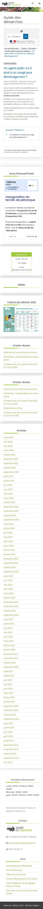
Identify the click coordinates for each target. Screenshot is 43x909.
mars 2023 (9, 593)
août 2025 (8, 476)
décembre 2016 (11, 745)
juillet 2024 (9, 528)
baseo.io (25, 152)
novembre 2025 (11, 463)
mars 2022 (9, 641)
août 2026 (8, 437)
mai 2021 (8, 684)
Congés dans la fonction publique (17, 51)
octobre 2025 (10, 467)
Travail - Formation (28, 48)
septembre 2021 (11, 667)
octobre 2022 (10, 610)
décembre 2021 (11, 654)
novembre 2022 (11, 606)
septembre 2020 (11, 719)
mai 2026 (8, 446)
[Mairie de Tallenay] (11, 3)
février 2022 (9, 645)
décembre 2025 (11, 459)
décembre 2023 (11, 558)
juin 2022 (8, 628)
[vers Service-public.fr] (23, 42)
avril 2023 (8, 589)
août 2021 (8, 671)
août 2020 (8, 723)
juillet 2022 (9, 623)
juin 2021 (8, 680)
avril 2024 (8, 541)
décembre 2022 (11, 602)
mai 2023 (8, 584)
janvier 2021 (9, 701)
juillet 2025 (9, 480)
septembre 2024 (11, 519)
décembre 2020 (11, 706)
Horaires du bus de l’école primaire (20, 352)
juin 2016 (8, 762)
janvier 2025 (9, 502)
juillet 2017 (9, 740)
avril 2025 (8, 493)
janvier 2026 (9, 454)
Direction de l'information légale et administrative (21, 150)
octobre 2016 (10, 753)
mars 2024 (9, 545)
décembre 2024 (11, 506)
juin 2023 (8, 580)
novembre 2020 (11, 710)
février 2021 (9, 697)
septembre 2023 (11, 571)
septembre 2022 (11, 615)
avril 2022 (8, 636)
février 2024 (9, 550)
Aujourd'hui (21, 254)
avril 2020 (8, 736)
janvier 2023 (9, 597)
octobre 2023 (10, 567)
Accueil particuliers (12, 48)
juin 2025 (8, 485)
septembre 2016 (11, 758)
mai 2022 (8, 632)
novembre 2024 (11, 511)
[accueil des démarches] (21, 31)
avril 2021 (8, 688)
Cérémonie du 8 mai (13, 408)
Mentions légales (32, 905)
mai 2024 (8, 537)
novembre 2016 (11, 749)
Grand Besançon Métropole (19, 865)
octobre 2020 (10, 714)
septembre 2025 (11, 472)
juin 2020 (8, 732)
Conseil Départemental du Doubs (21, 878)
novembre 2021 (11, 658)
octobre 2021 (10, 662)
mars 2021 (9, 693)
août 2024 (8, 524)
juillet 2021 (9, 675)
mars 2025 (9, 498)
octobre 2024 (10, 515)
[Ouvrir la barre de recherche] (32, 3)
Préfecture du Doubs (16, 874)
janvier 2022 (9, 649)
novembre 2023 (11, 563)
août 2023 (8, 576)
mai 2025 (8, 489)
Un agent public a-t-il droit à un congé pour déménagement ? (19, 53)
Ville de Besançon (14, 870)
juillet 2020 (9, 727)
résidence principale (11, 95)
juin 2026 (8, 441)
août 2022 (8, 619)
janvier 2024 (9, 554)
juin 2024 (8, 532)
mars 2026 (9, 450)
